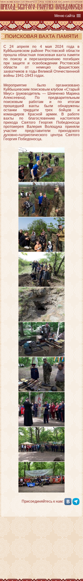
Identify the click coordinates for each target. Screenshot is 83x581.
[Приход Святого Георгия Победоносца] (41, 10)
